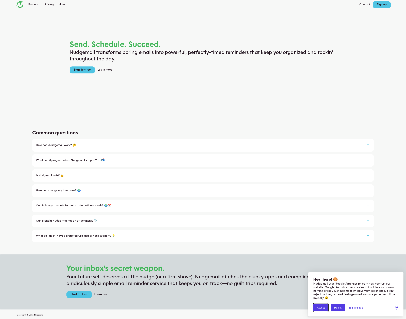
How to (63, 4)
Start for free (82, 70)
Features (34, 4)
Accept (321, 307)
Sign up (382, 4)
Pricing (49, 4)
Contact (364, 4)
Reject (337, 307)
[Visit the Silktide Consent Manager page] (396, 307)
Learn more (105, 70)
